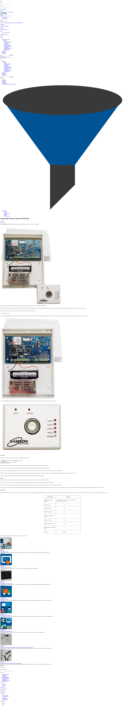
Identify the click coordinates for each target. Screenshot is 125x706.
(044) (3, 704)
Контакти (4, 53)
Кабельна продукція (7, 45)
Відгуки (5, 215)
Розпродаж (4, 51)
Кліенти (5, 214)
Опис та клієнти (7, 213)
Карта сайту (4, 684)
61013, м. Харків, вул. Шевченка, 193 (5, 696)
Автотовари (6, 47)
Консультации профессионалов (5, 615)
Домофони (6, 43)
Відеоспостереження (7, 63)
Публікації (4, 80)
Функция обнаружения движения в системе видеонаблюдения (10, 663)
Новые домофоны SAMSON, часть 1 (6, 583)
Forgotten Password (3, 9)
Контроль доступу (7, 44)
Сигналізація (6, 42)
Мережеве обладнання (8, 48)
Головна (3, 79)
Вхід (1, 11)
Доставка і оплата (7, 216)
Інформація (4, 52)
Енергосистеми (6, 70)
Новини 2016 (2, 581)
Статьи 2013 (2, 645)
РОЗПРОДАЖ (6, 49)
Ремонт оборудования (4, 551)
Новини (3, 82)
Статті (5, 212)
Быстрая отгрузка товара (4, 599)
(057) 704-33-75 (4, 18)
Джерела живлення (7, 46)
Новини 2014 (4, 83)
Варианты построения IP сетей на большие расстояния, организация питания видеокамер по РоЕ (16, 647)
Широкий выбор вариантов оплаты (6, 631)
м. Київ (3, 703)
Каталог (3, 39)
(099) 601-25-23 (4, 17)
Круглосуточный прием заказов (5, 567)
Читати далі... (2, 553)
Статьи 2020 (2, 661)
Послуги (3, 50)
